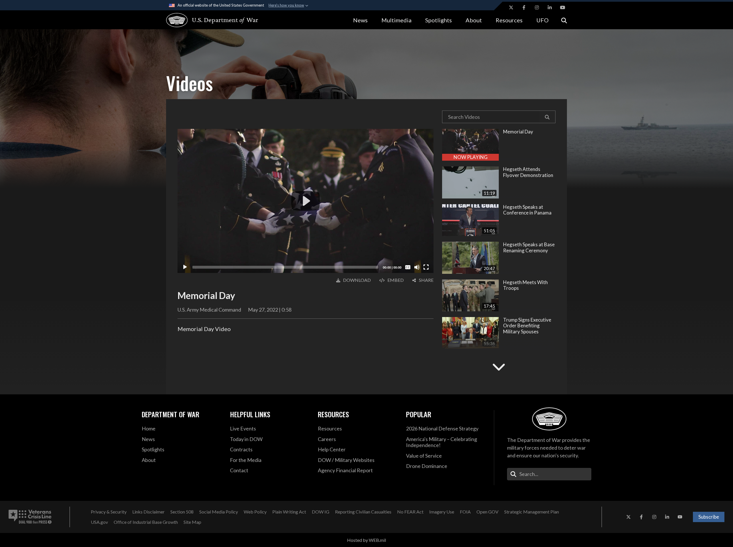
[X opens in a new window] (511, 7)
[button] (547, 117)
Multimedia (396, 20)
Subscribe (708, 517)
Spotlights (438, 20)
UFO (542, 20)
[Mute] (417, 267)
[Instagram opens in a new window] (537, 7)
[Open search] (564, 20)
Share (426, 280)
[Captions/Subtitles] (408, 267)
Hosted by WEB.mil (366, 540)
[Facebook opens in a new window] (524, 7)
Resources (509, 20)
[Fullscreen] (426, 267)
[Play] (185, 267)
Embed (395, 280)
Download (357, 280)
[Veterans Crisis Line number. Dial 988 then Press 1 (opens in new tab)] (30, 517)
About (474, 20)
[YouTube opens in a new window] (562, 7)
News (360, 20)
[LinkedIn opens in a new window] (549, 7)
